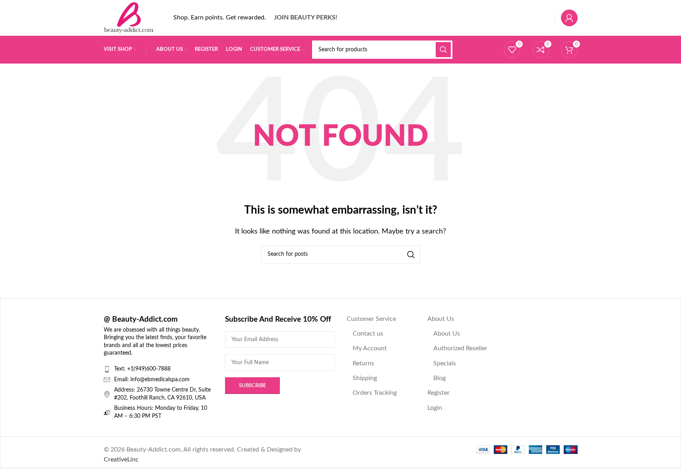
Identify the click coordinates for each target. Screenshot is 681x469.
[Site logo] (129, 17)
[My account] (569, 18)
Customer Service (371, 319)
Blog (439, 378)
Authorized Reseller (460, 348)
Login (434, 408)
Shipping (365, 378)
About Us (440, 319)
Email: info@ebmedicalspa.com (152, 379)
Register (438, 393)
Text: (120, 369)
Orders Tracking (375, 393)
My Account (370, 348)
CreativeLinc (121, 459)
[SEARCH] (443, 49)
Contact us (368, 333)
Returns (363, 363)
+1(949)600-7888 (149, 369)
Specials (444, 363)
